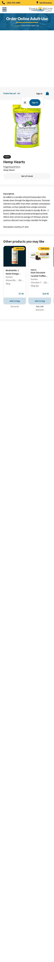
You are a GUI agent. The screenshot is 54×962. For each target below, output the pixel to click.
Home (17, 26)
